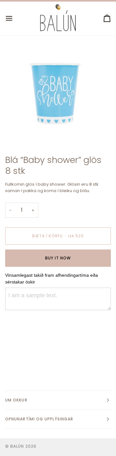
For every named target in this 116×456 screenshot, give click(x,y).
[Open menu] (14, 18)
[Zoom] (17, 133)
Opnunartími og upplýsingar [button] (39, 419)
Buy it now (58, 258)
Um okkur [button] (16, 400)
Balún (17, 446)
